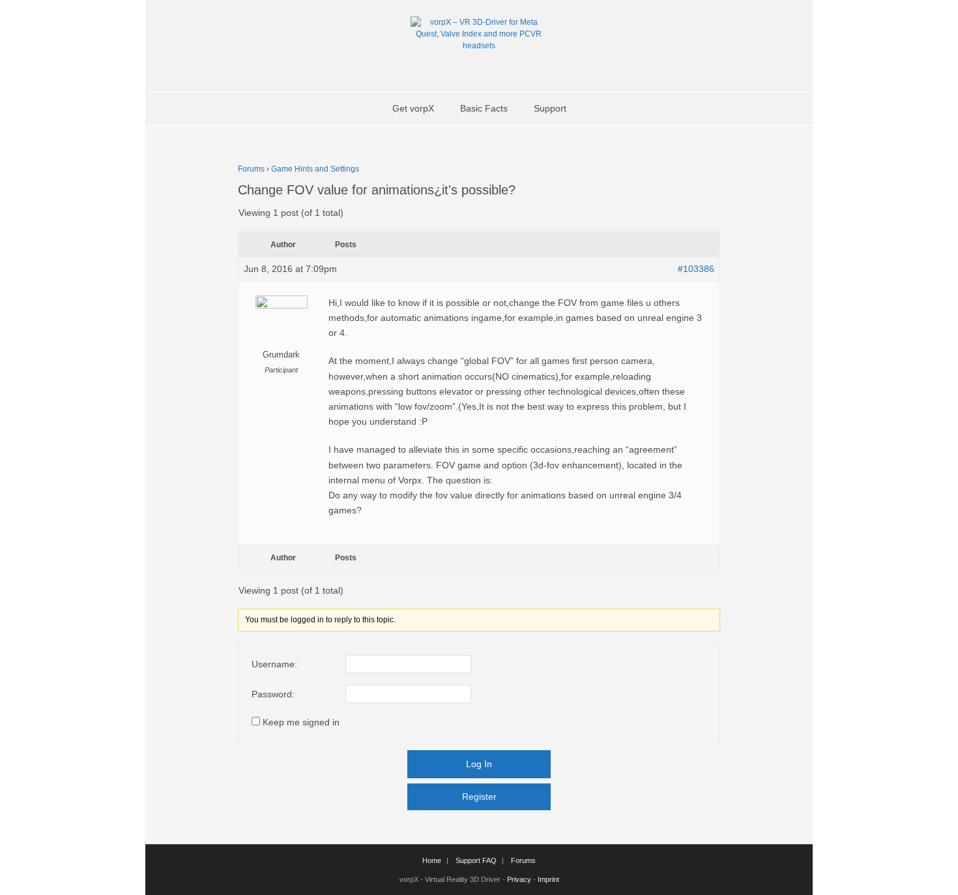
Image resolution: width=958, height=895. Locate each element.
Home (431, 860)
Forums (251, 169)
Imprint (548, 879)
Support (550, 108)
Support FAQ (476, 860)
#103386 (696, 269)
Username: (274, 664)
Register (479, 796)
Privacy (519, 879)
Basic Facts (484, 108)
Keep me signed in (301, 722)
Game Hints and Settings (315, 169)
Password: (273, 694)
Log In (479, 764)
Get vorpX (413, 108)
